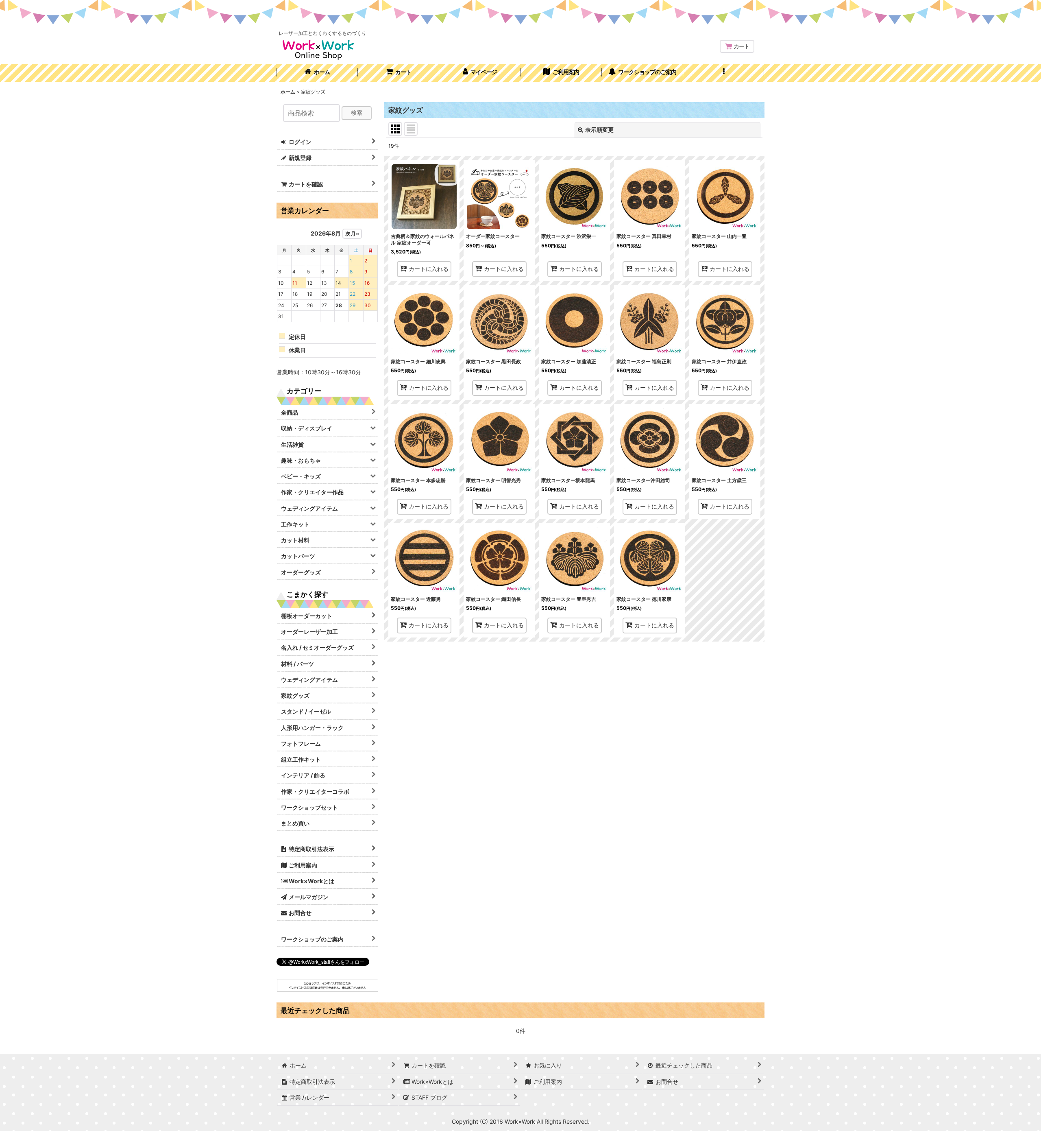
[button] (723, 73)
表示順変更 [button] (599, 129)
